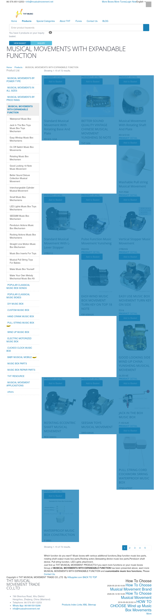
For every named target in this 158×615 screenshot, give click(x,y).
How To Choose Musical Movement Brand (131, 587)
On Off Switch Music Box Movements (22, 148)
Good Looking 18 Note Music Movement (21, 167)
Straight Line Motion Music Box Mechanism (23, 245)
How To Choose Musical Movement (136, 595)
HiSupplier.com (74, 577)
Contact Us (92, 20)
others (10, 391)
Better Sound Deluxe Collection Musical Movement (20, 178)
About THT (65, 20)
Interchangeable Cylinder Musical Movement (22, 189)
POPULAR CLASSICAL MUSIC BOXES (18, 296)
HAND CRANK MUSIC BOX (20, 316)
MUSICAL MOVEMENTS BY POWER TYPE (20, 80)
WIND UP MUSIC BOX (18, 332)
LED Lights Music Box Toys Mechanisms (23, 208)
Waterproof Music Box (20, 118)
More (149, 613)
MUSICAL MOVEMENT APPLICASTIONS (18, 384)
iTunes (78, 20)
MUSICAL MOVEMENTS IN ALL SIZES (20, 89)
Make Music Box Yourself (22, 269)
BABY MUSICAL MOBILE (19, 357)
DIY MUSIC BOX (15, 303)
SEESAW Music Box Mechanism (19, 217)
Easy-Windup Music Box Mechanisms (21, 139)
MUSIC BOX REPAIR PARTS (21, 369)
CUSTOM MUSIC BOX (18, 310)
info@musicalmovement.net (39, 1)
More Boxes (108, 1)
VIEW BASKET (20, 43)
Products (19, 67)
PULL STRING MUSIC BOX (20, 322)
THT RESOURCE (15, 376)
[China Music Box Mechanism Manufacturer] (26, 12)
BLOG (105, 20)
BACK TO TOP (90, 577)
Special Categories (45, 20)
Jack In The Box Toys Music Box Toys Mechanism (20, 128)
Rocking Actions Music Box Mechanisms (23, 236)
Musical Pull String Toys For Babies (21, 261)
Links (79, 604)
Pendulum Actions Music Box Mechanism (22, 227)
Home (14, 20)
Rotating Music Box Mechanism (19, 158)
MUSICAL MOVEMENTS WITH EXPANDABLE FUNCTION (20, 109)
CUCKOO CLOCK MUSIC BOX (19, 349)
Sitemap (92, 604)
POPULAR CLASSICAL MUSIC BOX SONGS (18, 286)
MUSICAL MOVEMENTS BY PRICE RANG (20, 98)
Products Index (69, 604)
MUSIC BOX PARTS (17, 363)
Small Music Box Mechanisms (18, 198)
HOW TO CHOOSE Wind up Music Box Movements (131, 605)
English (140, 1)
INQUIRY (41, 43)
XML (85, 604)
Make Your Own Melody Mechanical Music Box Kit (22, 277)
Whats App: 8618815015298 (27, 605)
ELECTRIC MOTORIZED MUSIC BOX (18, 340)
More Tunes (120, 1)
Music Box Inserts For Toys (23, 253)
